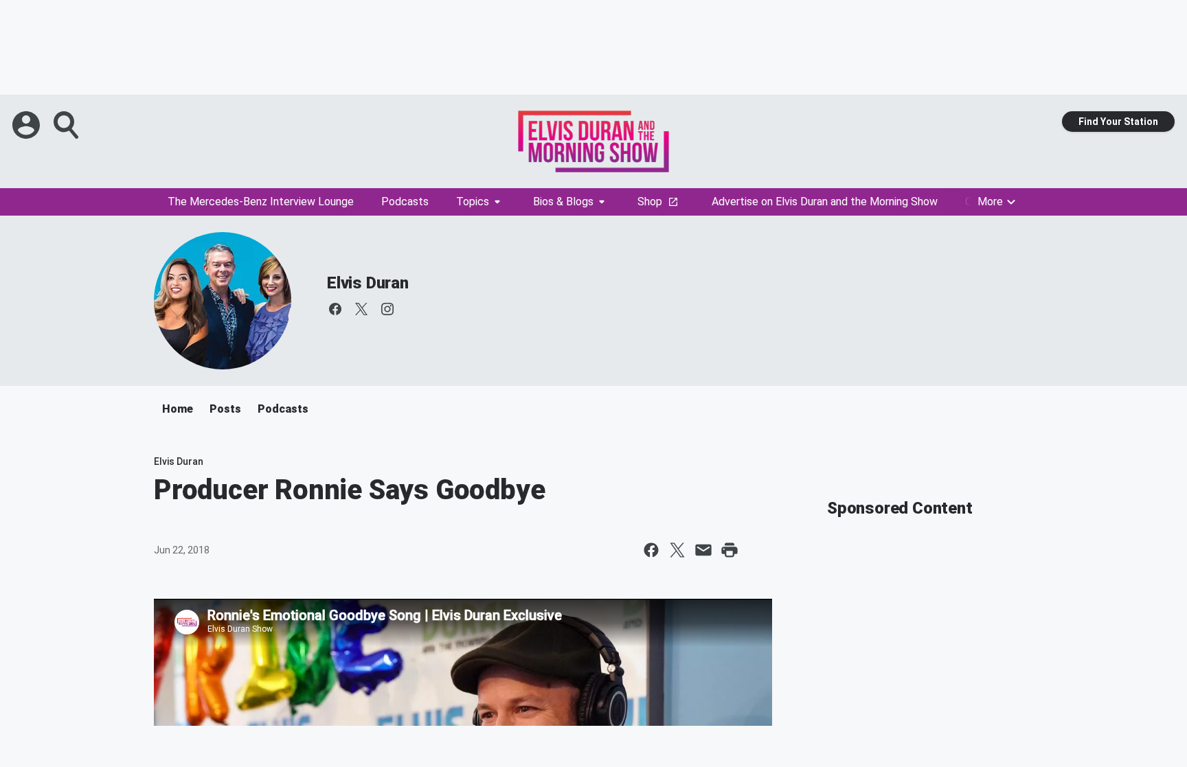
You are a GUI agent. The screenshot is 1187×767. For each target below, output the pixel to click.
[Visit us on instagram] (387, 309)
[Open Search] (67, 125)
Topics (472, 201)
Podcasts (405, 201)
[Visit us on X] (361, 309)
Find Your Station (1118, 121)
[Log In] (27, 125)
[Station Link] (593, 141)
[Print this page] (729, 550)
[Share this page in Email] (703, 550)
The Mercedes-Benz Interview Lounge (261, 201)
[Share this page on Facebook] (651, 550)
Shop (649, 201)
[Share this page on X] (677, 550)
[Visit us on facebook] (335, 309)
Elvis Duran (368, 283)
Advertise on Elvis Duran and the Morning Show (825, 201)
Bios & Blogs (563, 201)
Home (177, 408)
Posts (225, 408)
